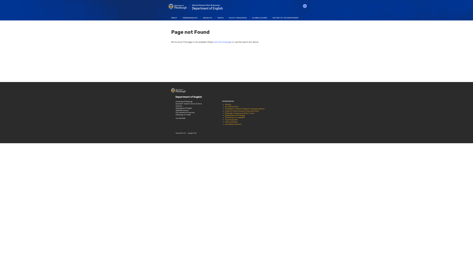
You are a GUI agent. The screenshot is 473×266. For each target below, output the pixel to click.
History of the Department (285, 18)
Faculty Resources (238, 18)
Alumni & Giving (259, 18)
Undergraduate (190, 18)
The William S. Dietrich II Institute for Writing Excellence (245, 109)
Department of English (207, 7)
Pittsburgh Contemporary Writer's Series (239, 113)
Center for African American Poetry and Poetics (242, 111)
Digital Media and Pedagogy (235, 115)
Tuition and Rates (231, 122)
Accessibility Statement (233, 124)
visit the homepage (223, 42)
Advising (228, 104)
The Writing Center (232, 107)
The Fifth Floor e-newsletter (235, 117)
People (220, 18)
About (174, 18)
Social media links (231, 120)
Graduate (207, 18)
